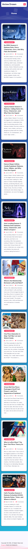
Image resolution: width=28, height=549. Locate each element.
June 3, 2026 (9, 285)
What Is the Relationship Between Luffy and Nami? (13, 282)
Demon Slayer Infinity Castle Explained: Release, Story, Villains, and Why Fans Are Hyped (13, 167)
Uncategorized (9, 42)
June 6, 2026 (9, 172)
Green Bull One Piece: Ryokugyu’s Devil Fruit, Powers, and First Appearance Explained (12, 390)
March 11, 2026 (9, 501)
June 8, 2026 (9, 54)
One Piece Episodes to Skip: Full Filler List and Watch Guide (12, 336)
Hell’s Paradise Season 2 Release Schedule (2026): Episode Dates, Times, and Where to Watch (13, 496)
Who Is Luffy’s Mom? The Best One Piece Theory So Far (13, 444)
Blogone (3, 545)
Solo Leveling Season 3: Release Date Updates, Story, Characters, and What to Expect (12, 226)
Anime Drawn (9, 4)
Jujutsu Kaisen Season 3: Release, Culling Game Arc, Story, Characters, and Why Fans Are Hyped (14, 110)
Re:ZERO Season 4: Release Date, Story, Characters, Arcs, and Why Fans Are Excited (14, 48)
